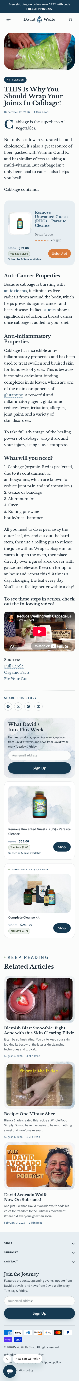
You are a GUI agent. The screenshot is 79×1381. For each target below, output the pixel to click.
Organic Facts (17, 672)
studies (50, 310)
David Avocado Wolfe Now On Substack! (25, 1197)
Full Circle (13, 666)
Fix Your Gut (16, 679)
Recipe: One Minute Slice (29, 1114)
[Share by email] (38, 706)
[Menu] (8, 19)
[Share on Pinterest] (28, 706)
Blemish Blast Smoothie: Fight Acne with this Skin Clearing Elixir (39, 1030)
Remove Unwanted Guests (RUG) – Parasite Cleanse (51, 219)
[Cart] (70, 19)
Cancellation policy (21, 1370)
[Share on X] (18, 706)
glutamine (13, 395)
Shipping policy (51, 1362)
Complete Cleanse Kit (24, 917)
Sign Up (39, 768)
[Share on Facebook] (8, 706)
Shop (62, 847)
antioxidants (15, 291)
